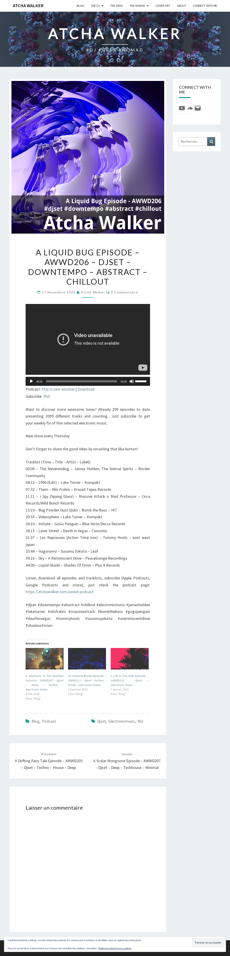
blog (80, 6)
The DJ (95, 6)
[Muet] (131, 381)
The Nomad (137, 6)
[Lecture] (31, 381)
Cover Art (162, 6)
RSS (46, 396)
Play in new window (58, 389)
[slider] (141, 381)
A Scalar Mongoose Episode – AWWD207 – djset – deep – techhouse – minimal (127, 761)
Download (86, 389)
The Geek (116, 6)
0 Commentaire (124, 292)
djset (101, 721)
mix (140, 721)
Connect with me (205, 6)
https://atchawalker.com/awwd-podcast (59, 591)
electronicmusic (121, 721)
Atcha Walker (28, 5)
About (181, 6)
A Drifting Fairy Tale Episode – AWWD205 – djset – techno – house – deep (48, 761)
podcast (49, 721)
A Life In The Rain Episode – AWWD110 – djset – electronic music (130, 680)
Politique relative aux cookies (114, 948)
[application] (88, 381)
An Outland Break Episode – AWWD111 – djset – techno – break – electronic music (87, 680)
